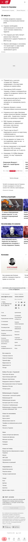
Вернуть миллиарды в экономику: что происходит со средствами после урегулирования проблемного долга (15, 47)
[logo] (6, 2)
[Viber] (18, 305)
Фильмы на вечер (7, 439)
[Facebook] (16, 302)
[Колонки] (26, 255)
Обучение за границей (9, 462)
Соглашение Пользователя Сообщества (18, 317)
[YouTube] (21, 302)
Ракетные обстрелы (8, 374)
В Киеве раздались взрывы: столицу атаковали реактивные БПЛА (13, 21)
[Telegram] (24, 302)
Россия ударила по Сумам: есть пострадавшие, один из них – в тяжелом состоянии (14, 141)
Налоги (4, 425)
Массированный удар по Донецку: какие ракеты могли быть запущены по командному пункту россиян (15, 101)
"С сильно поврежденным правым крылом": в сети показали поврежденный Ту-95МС (10, 215)
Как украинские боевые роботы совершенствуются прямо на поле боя (11, 277)
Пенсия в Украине (7, 428)
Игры (16, 348)
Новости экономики (9, 413)
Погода (4, 367)
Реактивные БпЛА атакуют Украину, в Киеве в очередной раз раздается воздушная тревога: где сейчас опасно (15, 92)
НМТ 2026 (5, 457)
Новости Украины (7, 358)
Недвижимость (7, 467)
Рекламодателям (5, 327)
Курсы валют (6, 418)
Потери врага (6, 388)
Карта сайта (18, 345)
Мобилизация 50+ (7, 398)
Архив (16, 342)
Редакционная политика (7, 318)
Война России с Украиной (10, 372)
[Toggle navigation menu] (2, 2)
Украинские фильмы (8, 437)
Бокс (3, 480)
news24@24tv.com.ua (6, 296)
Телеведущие (4, 324)
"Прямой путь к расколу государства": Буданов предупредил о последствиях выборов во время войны (13, 83)
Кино (4, 432)
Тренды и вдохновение (9, 474)
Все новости (6, 353)
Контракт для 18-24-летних (10, 402)
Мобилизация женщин (9, 400)
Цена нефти (5, 416)
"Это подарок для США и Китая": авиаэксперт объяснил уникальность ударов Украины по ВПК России (15, 38)
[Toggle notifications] (25, 2)
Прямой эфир (6, 360)
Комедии (5, 442)
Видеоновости (6, 363)
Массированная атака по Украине (12, 384)
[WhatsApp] (24, 305)
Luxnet (19, 533)
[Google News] (16, 308)
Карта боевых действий (9, 376)
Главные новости (7, 355)
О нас (2, 312)
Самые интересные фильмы (10, 434)
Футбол (4, 483)
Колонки (4, 255)
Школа (4, 455)
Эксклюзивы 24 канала (10, 224)
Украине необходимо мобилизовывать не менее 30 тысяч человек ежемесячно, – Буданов (13, 29)
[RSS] (18, 308)
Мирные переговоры (8, 379)
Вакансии (17, 334)
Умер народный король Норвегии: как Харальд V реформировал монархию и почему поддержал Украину (11, 242)
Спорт (4, 478)
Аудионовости (6, 365)
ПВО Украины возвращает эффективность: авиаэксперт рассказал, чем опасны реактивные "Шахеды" (13, 124)
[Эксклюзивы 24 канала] (26, 224)
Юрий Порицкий (12, 267)
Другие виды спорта (8, 490)
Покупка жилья (6, 471)
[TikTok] (21, 305)
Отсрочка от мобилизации (10, 405)
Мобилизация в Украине (8, 10)
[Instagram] (16, 305)
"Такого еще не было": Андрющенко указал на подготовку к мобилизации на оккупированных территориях (15, 133)
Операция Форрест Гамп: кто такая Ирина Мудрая (11, 164)
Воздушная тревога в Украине (11, 381)
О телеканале (4, 321)
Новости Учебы (7, 448)
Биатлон (4, 488)
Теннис (4, 485)
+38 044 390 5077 (19, 296)
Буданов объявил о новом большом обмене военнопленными (15, 108)
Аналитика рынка (7, 469)
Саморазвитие (6, 460)
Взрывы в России (7, 386)
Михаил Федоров (21, 10)
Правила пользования (6, 330)
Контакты (17, 331)
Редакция (3, 315)
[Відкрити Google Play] (6, 527)
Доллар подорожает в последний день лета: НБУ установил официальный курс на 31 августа (15, 148)
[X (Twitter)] (18, 302)
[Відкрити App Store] (16, 527)
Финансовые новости (8, 420)
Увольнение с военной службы (11, 395)
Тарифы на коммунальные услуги (12, 423)
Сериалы (5, 444)
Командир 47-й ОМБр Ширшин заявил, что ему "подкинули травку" (13, 155)
